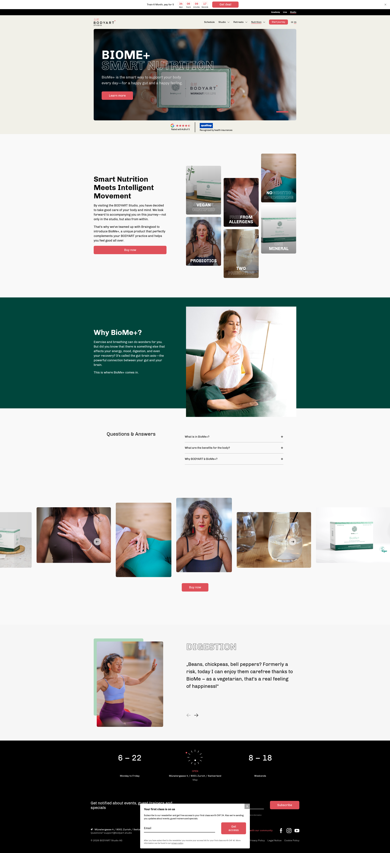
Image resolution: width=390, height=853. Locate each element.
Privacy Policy (257, 840)
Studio (293, 12)
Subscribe (284, 805)
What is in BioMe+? (197, 436)
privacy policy (177, 843)
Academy (275, 12)
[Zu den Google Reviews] (180, 125)
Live (285, 12)
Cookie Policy (291, 840)
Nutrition (256, 22)
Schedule (209, 22)
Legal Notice (275, 840)
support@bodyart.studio (118, 832)
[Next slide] (292, 541)
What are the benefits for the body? (207, 448)
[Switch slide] (282, 112)
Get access (234, 828)
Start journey (278, 22)
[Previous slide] (97, 541)
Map (195, 779)
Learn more (117, 95)
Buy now (130, 250)
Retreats (238, 22)
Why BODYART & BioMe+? (201, 459)
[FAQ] (293, 125)
